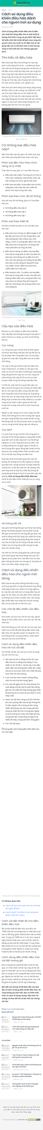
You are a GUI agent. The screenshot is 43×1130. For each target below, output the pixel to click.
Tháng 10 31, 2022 (18, 1060)
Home (4, 10)
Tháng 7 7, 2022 (17, 1032)
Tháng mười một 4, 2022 (20, 1070)
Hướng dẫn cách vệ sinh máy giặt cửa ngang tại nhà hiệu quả (25, 1085)
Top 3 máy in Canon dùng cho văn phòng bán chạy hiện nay (25, 1056)
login (9, 1009)
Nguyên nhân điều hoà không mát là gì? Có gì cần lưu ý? (26, 1046)
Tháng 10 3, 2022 (7, 27)
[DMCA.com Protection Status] (34, 1120)
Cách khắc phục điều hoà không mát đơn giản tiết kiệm (26, 1066)
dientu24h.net (22, 1120)
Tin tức (10, 10)
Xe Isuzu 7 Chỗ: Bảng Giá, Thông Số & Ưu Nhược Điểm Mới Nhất (26, 1075)
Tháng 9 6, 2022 (18, 1089)
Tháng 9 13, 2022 (18, 1022)
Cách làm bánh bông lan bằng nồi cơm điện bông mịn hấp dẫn (25, 1028)
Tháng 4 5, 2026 (18, 1079)
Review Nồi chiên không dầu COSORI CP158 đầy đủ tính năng (26, 1018)
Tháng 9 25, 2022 (18, 1050)
